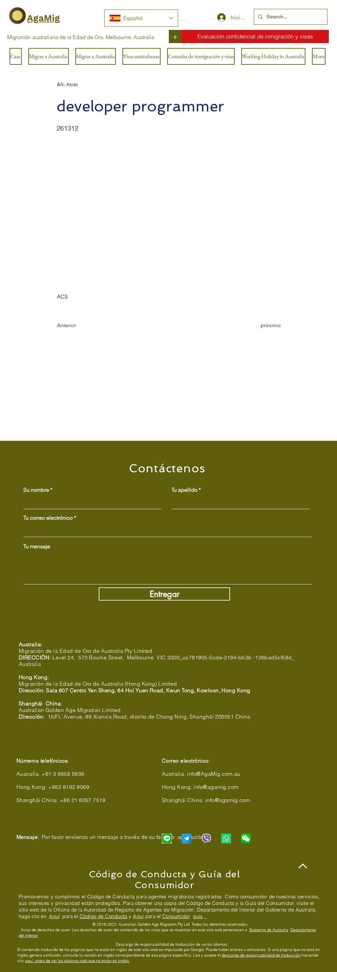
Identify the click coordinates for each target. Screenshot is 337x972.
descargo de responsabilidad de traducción (261, 955)
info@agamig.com (216, 787)
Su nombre (36, 489)
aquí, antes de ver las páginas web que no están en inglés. (77, 960)
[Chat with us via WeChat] (246, 838)
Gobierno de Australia (268, 929)
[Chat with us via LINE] (167, 838)
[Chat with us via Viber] (206, 838)
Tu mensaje (36, 546)
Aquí (54, 916)
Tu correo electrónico (48, 517)
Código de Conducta (103, 916)
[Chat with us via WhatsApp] (226, 838)
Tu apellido (184, 489)
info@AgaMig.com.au (213, 773)
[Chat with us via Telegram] (187, 838)
